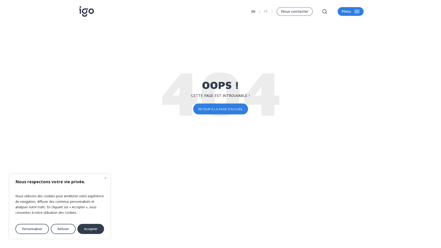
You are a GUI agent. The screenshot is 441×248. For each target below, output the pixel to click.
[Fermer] (105, 178)
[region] (59, 206)
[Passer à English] (253, 11)
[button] (351, 11)
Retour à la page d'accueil (220, 109)
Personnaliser (32, 229)
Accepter (90, 229)
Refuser (63, 229)
